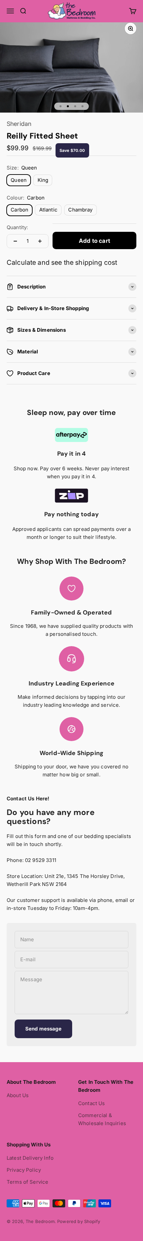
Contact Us (91, 1103)
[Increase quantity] (40, 241)
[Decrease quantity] (15, 241)
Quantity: (17, 227)
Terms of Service (27, 1182)
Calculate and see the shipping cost (62, 262)
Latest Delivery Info (30, 1158)
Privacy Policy (24, 1170)
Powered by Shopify (78, 1221)
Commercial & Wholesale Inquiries (102, 1119)
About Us (18, 1095)
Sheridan (19, 123)
